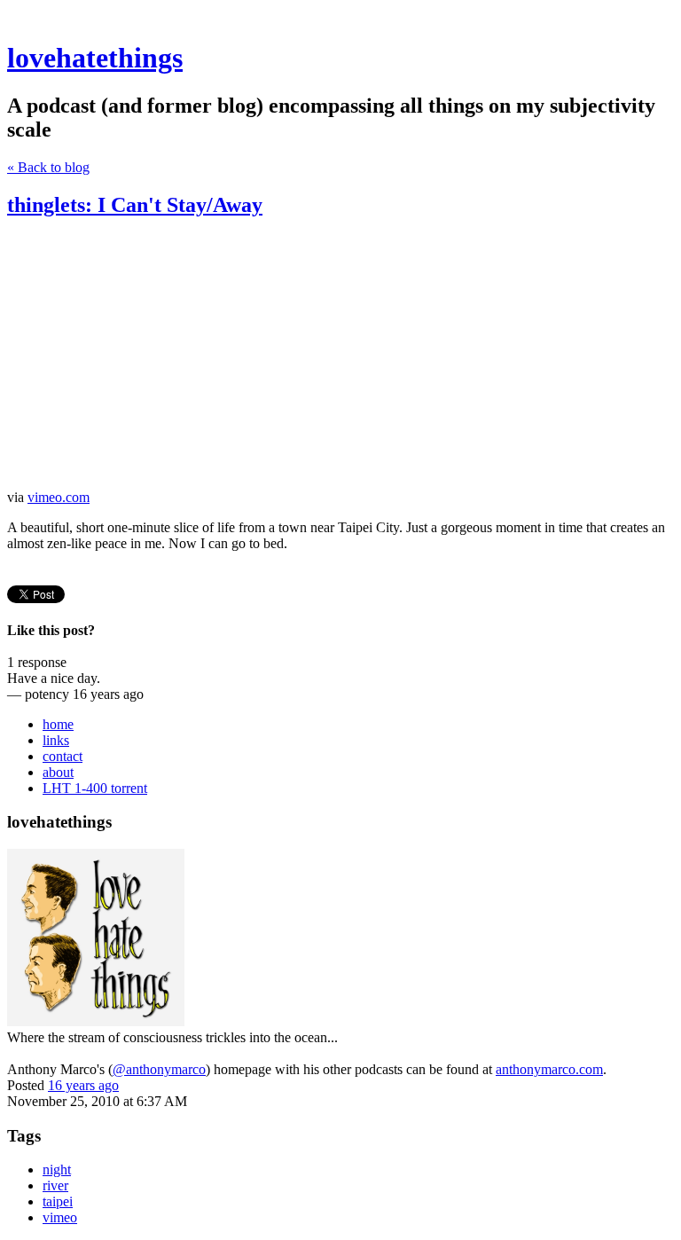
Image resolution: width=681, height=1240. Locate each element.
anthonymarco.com (549, 1069)
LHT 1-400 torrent (95, 788)
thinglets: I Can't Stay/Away (134, 204)
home (58, 724)
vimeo (60, 1217)
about (58, 772)
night (57, 1169)
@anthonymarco (159, 1069)
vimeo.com (58, 497)
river (55, 1185)
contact (62, 756)
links (56, 740)
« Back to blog (48, 167)
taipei (58, 1201)
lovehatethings (95, 58)
